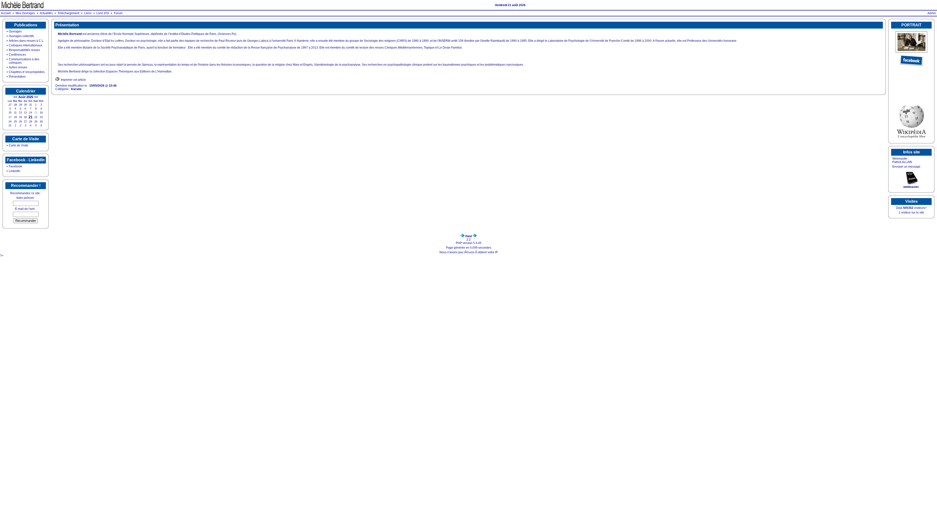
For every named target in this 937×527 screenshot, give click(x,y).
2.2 (468, 237)
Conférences (17, 54)
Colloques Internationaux (25, 45)
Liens (88, 13)
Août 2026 (25, 97)
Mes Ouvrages (25, 13)
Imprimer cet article (72, 79)
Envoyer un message (906, 166)
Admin (931, 13)
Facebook (15, 166)
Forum (118, 13)
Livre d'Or (102, 13)
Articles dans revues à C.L (26, 40)
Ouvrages (15, 31)
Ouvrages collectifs (21, 36)
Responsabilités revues (24, 50)
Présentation (17, 76)
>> (36, 97)
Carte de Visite (18, 145)
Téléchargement (68, 13)
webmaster (911, 187)
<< (15, 97)
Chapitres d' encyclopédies (27, 72)
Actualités (46, 13)
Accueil (6, 13)
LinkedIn (14, 171)
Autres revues (18, 67)
